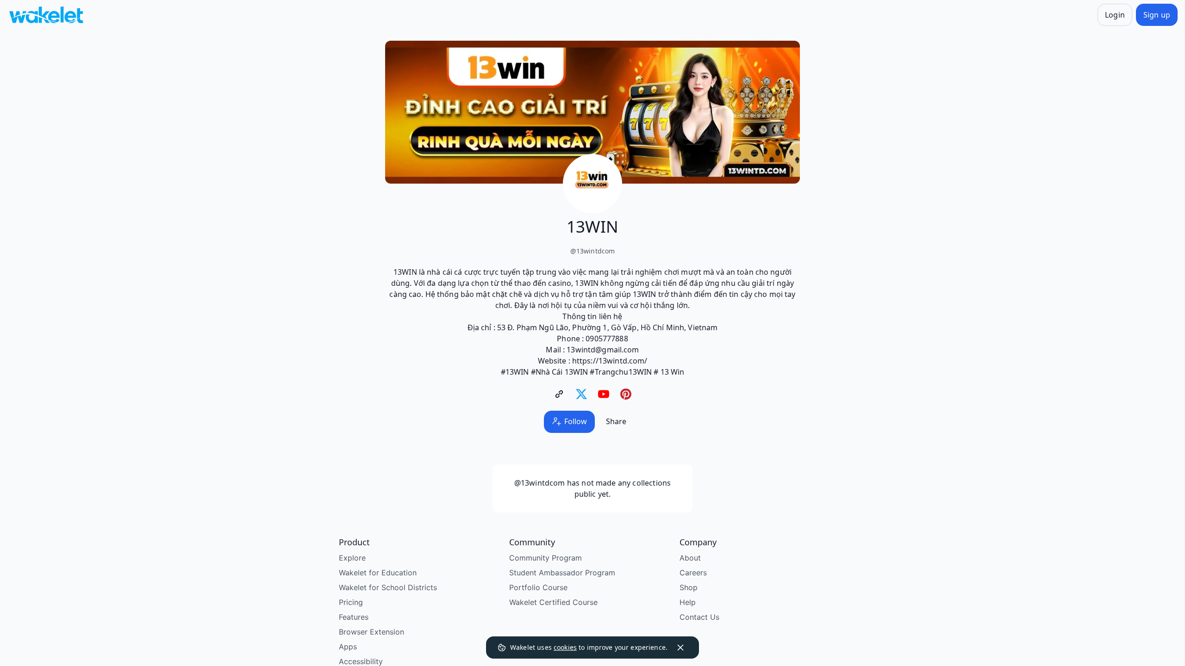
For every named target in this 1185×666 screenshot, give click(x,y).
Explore (352, 557)
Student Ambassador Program (562, 572)
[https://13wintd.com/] (559, 394)
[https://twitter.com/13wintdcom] (581, 394)
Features (353, 617)
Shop (689, 587)
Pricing (351, 602)
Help (688, 602)
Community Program (545, 557)
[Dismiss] (680, 647)
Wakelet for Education (378, 572)
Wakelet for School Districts (388, 587)
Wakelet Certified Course (553, 602)
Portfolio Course (538, 587)
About (690, 557)
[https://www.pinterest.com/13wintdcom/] (625, 394)
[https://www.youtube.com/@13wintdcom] (603, 394)
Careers (693, 572)
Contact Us (699, 617)
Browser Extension (371, 631)
